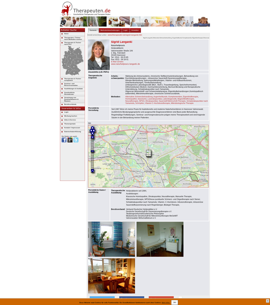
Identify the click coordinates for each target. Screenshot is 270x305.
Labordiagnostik (170, 99)
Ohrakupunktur (151, 101)
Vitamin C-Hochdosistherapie (157, 103)
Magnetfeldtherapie (186, 99)
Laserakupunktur (155, 99)
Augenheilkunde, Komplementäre (167, 97)
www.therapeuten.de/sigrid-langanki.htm (125, 35)
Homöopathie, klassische (136, 99)
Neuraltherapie (131, 101)
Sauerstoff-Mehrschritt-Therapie (172, 101)
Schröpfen (139, 103)
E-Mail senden (117, 62)
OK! (174, 302)
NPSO (141, 101)
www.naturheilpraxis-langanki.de (125, 64)
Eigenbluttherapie (190, 97)
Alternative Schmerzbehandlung (139, 97)
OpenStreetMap (197, 181)
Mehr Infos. (166, 302)
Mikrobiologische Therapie (182, 103)
